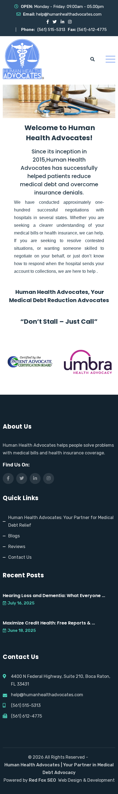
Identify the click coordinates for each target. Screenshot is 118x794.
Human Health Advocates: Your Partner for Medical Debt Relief (61, 521)
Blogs (14, 535)
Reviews (16, 546)
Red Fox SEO (42, 780)
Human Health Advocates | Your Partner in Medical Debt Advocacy (59, 768)
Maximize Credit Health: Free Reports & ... (49, 623)
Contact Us (20, 557)
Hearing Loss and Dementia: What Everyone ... (54, 595)
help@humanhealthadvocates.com (69, 14)
